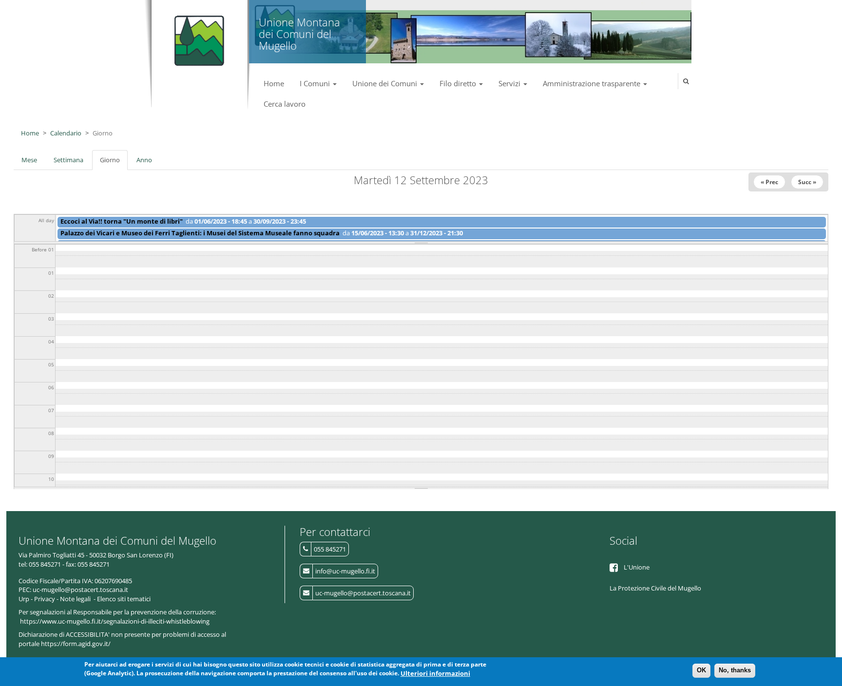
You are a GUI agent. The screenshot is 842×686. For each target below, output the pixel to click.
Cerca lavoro (285, 104)
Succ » (807, 182)
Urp (24, 598)
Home (274, 83)
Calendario (65, 133)
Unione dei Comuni (385, 83)
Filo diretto (459, 83)
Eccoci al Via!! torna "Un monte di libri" (121, 221)
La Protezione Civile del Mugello (655, 588)
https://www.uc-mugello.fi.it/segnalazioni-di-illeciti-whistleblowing (115, 621)
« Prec (769, 182)
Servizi (510, 83)
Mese (29, 159)
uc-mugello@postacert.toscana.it (363, 593)
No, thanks (735, 670)
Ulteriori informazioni (435, 673)
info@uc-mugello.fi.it (345, 571)
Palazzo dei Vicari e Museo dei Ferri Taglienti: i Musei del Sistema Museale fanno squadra (200, 233)
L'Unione (637, 567)
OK (701, 670)
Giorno (114, 162)
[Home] (197, 36)
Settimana (68, 159)
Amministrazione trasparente (592, 83)
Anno (144, 159)
